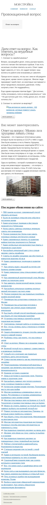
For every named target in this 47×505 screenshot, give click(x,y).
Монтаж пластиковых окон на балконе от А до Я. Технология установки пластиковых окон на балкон (23, 401)
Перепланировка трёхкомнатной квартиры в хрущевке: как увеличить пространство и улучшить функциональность (22, 368)
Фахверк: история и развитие (16, 373)
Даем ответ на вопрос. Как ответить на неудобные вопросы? (19, 51)
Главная (14, 8)
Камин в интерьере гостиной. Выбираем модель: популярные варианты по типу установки (23, 456)
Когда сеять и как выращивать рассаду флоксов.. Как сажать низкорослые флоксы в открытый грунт (23, 472)
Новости (23, 8)
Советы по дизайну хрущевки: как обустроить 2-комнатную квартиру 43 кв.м (22, 257)
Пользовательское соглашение (18, 496)
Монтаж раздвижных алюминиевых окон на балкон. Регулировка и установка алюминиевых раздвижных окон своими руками (21, 395)
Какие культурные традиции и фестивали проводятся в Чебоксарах (19, 224)
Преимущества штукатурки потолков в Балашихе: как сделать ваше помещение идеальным (19, 308)
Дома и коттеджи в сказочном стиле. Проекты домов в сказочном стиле (22, 377)
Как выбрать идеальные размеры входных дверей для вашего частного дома (20, 290)
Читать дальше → (8, 117)
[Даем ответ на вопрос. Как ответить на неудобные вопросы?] (23, 110)
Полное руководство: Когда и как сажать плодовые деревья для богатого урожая (19, 235)
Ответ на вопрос (12, 24)
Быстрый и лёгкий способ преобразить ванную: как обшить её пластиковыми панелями (22, 314)
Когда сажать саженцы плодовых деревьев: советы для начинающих (20, 230)
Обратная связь (7, 502)
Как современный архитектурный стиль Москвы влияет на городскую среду (23, 279)
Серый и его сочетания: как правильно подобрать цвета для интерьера (19, 355)
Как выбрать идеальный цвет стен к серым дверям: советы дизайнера (20, 251)
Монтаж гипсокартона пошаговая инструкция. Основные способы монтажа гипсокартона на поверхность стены (22, 425)
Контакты (6, 496)
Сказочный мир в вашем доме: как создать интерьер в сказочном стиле (20, 461)
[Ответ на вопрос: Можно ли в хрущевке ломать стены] (23, 186)
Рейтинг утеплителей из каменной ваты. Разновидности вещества (19, 445)
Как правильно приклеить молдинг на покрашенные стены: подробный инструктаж (20, 439)
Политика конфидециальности (11, 499)
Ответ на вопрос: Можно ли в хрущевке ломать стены (21, 131)
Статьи (33, 8)
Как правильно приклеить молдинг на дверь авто (25, 430)
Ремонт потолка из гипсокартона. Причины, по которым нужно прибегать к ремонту (22, 412)
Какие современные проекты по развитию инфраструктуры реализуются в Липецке (20, 240)
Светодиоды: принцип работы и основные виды (24, 324)
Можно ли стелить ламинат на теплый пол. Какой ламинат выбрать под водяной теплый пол (23, 407)
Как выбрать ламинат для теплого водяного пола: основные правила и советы (21, 382)
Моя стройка (23, 4)
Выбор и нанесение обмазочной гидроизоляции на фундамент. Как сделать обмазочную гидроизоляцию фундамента (23, 485)
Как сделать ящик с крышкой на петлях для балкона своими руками (20, 268)
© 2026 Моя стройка (8, 493)
